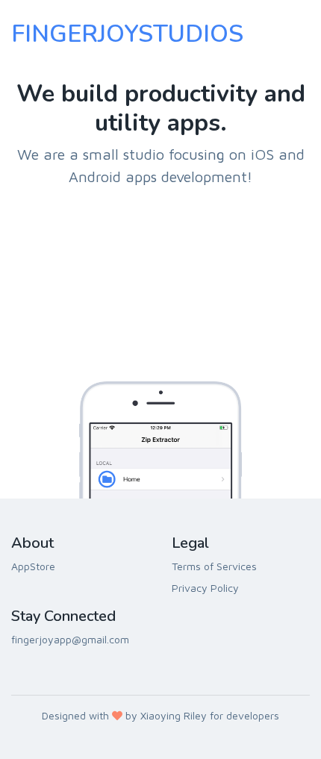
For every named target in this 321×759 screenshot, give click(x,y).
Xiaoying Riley (173, 715)
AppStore (33, 566)
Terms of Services (214, 566)
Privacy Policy (205, 587)
